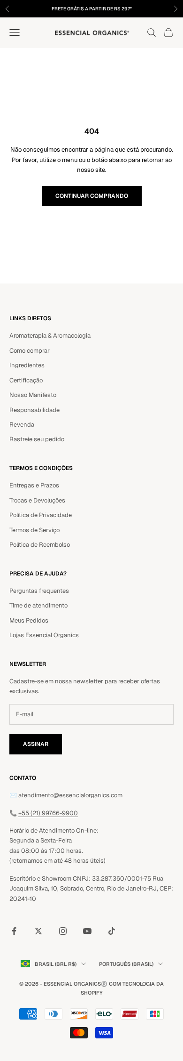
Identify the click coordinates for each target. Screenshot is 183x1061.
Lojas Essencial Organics (44, 635)
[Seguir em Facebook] (14, 931)
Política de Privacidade (40, 515)
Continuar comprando (91, 196)
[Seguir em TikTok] (111, 931)
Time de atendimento (38, 605)
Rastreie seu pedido (36, 439)
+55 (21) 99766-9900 (48, 813)
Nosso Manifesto (32, 395)
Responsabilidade (34, 410)
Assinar (35, 744)
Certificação (26, 380)
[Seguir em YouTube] (87, 931)
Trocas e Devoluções (37, 500)
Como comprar (29, 351)
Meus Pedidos (28, 620)
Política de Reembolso (39, 545)
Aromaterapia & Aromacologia (50, 336)
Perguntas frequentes (39, 591)
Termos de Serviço (34, 530)
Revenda (21, 425)
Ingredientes (27, 365)
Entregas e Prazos (34, 485)
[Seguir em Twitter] (38, 931)
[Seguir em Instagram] (63, 931)
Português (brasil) (126, 964)
